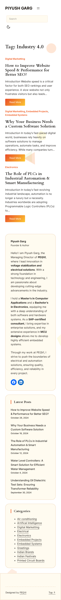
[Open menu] (38, 8)
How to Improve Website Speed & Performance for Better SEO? (27, 70)
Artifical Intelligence (29, 523)
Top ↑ (52, 592)
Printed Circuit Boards (30, 560)
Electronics (11, 167)
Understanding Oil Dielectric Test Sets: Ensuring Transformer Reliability (28, 484)
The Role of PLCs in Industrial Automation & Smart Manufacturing (27, 178)
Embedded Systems (16, 115)
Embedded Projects (37, 111)
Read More (17, 103)
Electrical (23, 531)
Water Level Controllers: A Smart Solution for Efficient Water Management (28, 464)
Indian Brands (25, 552)
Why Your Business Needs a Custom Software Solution (30, 124)
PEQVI (23, 592)
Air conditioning (27, 519)
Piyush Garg (18, 8)
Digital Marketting (15, 58)
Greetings (23, 548)
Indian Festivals (26, 556)
